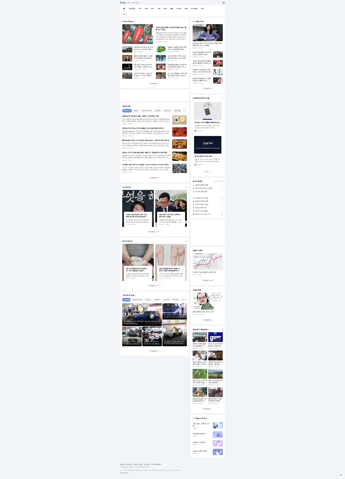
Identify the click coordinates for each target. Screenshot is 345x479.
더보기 (207, 171)
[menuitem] (124, 8)
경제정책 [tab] (157, 110)
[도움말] (186, 187)
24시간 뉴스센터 (138, 464)
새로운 (155, 83)
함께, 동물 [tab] (177, 110)
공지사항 (146, 464)
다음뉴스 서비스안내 (126, 464)
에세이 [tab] (136, 110)
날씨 (137, 3)
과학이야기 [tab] (167, 110)
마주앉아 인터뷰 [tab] (146, 110)
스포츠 (133, 3)
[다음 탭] (185, 110)
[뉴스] (124, 2)
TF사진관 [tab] (175, 299)
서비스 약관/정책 (156, 464)
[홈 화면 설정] (341, 475)
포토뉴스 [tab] (148, 299)
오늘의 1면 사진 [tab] (137, 299)
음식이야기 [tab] (127, 110)
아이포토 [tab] (126, 299)
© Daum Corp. (124, 473)
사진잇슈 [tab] (166, 299)
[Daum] (121, 2)
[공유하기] (223, 2)
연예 (128, 3)
